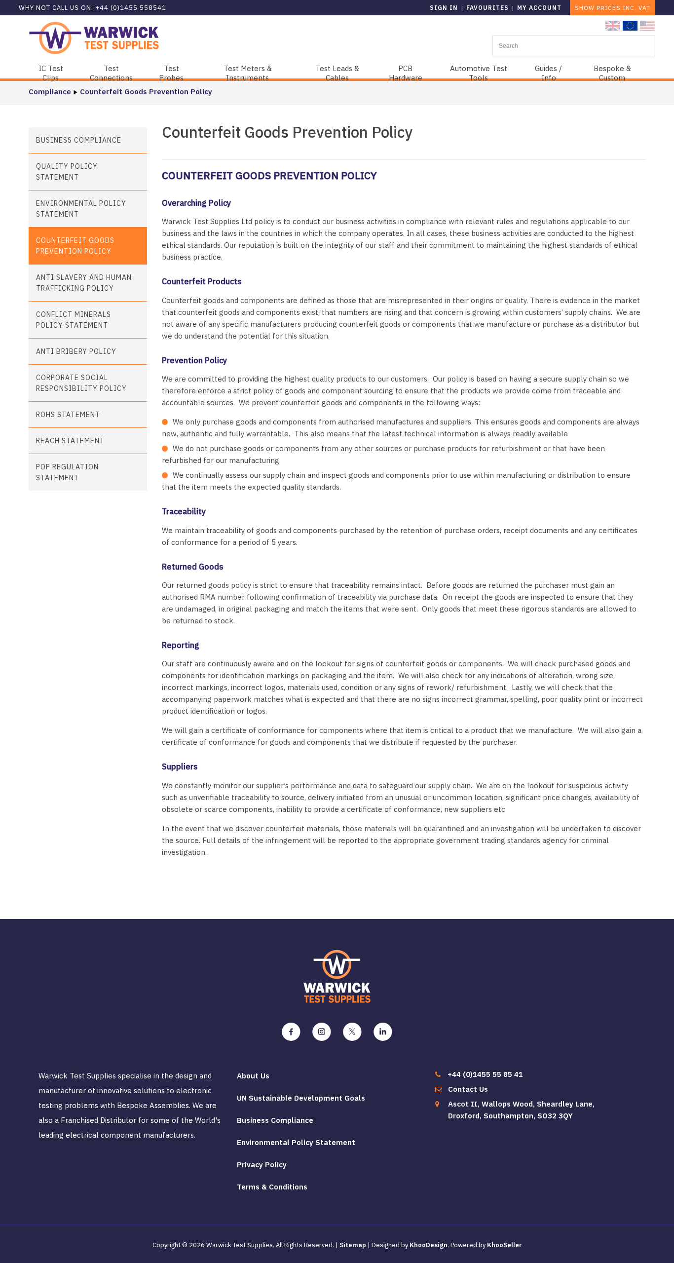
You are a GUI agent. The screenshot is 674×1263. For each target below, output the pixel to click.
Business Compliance (78, 140)
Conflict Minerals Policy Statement (73, 320)
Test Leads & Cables (337, 73)
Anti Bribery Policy (76, 351)
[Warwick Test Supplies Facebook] (291, 1032)
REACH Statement (70, 440)
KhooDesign (429, 1245)
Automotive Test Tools (478, 73)
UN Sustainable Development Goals (301, 1098)
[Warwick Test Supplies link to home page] (94, 37)
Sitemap (352, 1245)
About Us (253, 1075)
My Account (539, 7)
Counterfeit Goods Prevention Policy (146, 91)
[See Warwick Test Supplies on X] (352, 1032)
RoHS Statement (68, 414)
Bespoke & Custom (612, 73)
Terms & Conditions (272, 1186)
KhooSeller (504, 1245)
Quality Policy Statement (67, 172)
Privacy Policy (262, 1164)
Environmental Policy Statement (81, 209)
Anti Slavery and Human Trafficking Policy (84, 283)
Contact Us (468, 1089)
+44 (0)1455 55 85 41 (485, 1074)
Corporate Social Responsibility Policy (81, 383)
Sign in (444, 7)
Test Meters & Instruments (248, 73)
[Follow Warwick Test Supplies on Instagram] (321, 1032)
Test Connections (111, 73)
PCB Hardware (405, 73)
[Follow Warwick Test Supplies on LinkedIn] (383, 1032)
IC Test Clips (50, 73)
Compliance (50, 91)
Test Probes (171, 73)
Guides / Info (548, 73)
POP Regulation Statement (67, 472)
